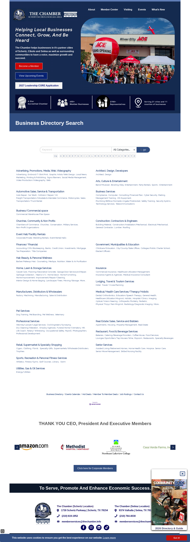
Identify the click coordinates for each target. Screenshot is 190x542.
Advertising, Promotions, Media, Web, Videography (43, 170)
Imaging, (153, 298)
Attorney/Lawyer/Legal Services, (31, 325)
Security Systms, (163, 201)
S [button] (113, 156)
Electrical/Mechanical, (158, 224)
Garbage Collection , (25, 275)
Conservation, (56, 224)
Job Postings (126, 394)
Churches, (44, 224)
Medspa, (52, 261)
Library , (56, 361)
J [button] (86, 156)
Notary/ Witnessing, (36, 330)
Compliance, (101, 195)
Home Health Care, (137, 348)
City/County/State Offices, (128, 248)
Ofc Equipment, (124, 198)
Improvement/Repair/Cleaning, (50, 277)
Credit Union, (58, 248)
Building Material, (104, 224)
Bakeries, (100, 335)
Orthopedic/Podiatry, (128, 301)
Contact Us (139, 394)
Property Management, (127, 325)
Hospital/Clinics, (140, 298)
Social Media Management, (74, 177)
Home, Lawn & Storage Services (34, 268)
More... (83, 280)
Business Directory (54, 394)
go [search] (144, 149)
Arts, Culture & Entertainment (112, 181)
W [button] (125, 156)
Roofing (126, 227)
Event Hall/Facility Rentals (31, 234)
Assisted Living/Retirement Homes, (112, 348)
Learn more (109, 538)
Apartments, (101, 325)
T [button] (116, 156)
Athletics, (20, 361)
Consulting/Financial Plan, (131, 195)
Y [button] (131, 156)
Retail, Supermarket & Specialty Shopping (39, 344)
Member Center (109, 9)
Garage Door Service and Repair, (72, 272)
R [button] (110, 156)
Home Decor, (53, 275)
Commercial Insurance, (106, 272)
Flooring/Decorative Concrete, (42, 272)
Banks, (48, 248)
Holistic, (128, 298)
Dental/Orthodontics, (105, 295)
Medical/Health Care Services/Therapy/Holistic (122, 291)
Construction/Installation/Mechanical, (130, 224)
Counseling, (42, 261)
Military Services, (70, 224)
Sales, (83, 198)
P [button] (104, 156)
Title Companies (39, 251)
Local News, (81, 174)
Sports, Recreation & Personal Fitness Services (41, 358)
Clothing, (27, 348)
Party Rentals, (145, 185)
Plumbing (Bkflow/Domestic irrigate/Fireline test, (118, 201)
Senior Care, (160, 348)
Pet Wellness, (48, 314)
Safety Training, (148, 201)
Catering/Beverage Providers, (118, 335)
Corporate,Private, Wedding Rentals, (32, 238)
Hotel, (98, 285)
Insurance (101, 268)
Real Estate (143, 325)
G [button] (78, 156)
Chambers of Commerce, (27, 224)
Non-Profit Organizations (27, 227)
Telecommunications (125, 204)
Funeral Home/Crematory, (69, 328)
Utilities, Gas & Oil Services (30, 368)
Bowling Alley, (117, 185)
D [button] (69, 156)
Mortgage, (81, 248)
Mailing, (162, 195)
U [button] (119, 156)
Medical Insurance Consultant (136, 275)
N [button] (98, 156)
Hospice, (150, 348)
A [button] (60, 156)
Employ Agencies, (48, 328)
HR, (83, 328)
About (91, 9)
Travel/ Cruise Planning (113, 285)
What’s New (158, 9)
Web (48, 180)
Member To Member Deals (105, 394)
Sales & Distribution (58, 295)
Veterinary (59, 314)
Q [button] (107, 156)
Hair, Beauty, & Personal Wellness (34, 257)
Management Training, (106, 198)
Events (142, 9)
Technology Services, (105, 204)
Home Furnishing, (68, 275)
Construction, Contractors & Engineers (116, 221)
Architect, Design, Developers (112, 170)
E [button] (72, 156)
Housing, (112, 325)
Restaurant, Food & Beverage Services (117, 331)
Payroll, (68, 330)
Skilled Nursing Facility (131, 351)
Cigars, (19, 348)
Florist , (36, 348)
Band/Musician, (103, 185)
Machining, (29, 295)
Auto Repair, (21, 195)
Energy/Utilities (23, 372)
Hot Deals (86, 394)
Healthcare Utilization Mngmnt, (110, 298)
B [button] (63, 156)
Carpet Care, (22, 272)
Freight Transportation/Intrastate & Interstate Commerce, (42, 198)
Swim (63, 361)
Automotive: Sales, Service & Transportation (40, 191)
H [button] (81, 156)
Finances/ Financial (27, 244)
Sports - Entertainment (162, 185)
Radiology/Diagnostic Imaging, (138, 304)
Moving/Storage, (71, 280)
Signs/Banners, (54, 177)
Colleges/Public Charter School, (155, 248)
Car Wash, (32, 195)
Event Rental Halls (58, 238)
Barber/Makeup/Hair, (26, 261)
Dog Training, (22, 314)
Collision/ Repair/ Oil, (48, 195)
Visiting (128, 9)
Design (108, 174)
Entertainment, (131, 185)
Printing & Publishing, (36, 177)
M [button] (95, 156)
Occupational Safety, (55, 330)
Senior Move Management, (108, 351)
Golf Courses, (45, 361)
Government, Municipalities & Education (117, 244)
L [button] (92, 156)
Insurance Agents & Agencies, (109, 275)
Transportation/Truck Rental (29, 201)
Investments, (70, 248)
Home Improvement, (25, 277)
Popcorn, (138, 338)
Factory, (19, 295)
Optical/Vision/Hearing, (107, 301)
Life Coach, (21, 330)
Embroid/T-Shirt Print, (38, 174)
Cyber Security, (150, 195)
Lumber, (118, 227)
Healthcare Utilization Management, (134, 272)
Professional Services (27, 321)
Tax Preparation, (23, 251)
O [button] (101, 156)
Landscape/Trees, (54, 280)
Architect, (100, 174)
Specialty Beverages (164, 338)
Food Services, (152, 335)
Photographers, (80, 330)
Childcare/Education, (105, 248)
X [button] (128, 156)
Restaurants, (148, 338)
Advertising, (21, 174)
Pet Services (23, 310)
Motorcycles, (74, 198)
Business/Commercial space (32, 210)
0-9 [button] (55, 156)
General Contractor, (105, 227)
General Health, (149, 295)
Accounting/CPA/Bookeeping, (30, 248)
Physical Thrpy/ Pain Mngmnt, (110, 304)
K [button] (89, 156)
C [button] (66, 156)
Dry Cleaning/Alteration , (27, 328)
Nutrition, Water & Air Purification (72, 261)
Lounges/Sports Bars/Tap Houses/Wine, (115, 338)
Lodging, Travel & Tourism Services (115, 281)
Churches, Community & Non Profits (35, 221)
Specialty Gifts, (46, 348)
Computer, (113, 195)
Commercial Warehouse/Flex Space (32, 214)
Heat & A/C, (41, 275)
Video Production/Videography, (31, 180)
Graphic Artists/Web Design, (62, 174)
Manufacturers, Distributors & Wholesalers (39, 291)
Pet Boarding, (35, 314)
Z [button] (134, 156)
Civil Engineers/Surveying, (59, 325)
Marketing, (21, 177)
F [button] (75, 156)
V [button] (122, 156)
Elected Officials (103, 251)
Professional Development (28, 333)
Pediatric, (143, 301)
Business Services (105, 191)
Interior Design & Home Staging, (30, 280)
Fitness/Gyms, (31, 361)
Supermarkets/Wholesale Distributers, (71, 348)
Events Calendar (72, 394)
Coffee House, (138, 335)
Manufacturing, (42, 295)
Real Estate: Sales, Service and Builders (117, 321)
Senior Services (104, 344)
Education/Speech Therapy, (129, 295)
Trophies (20, 351)
